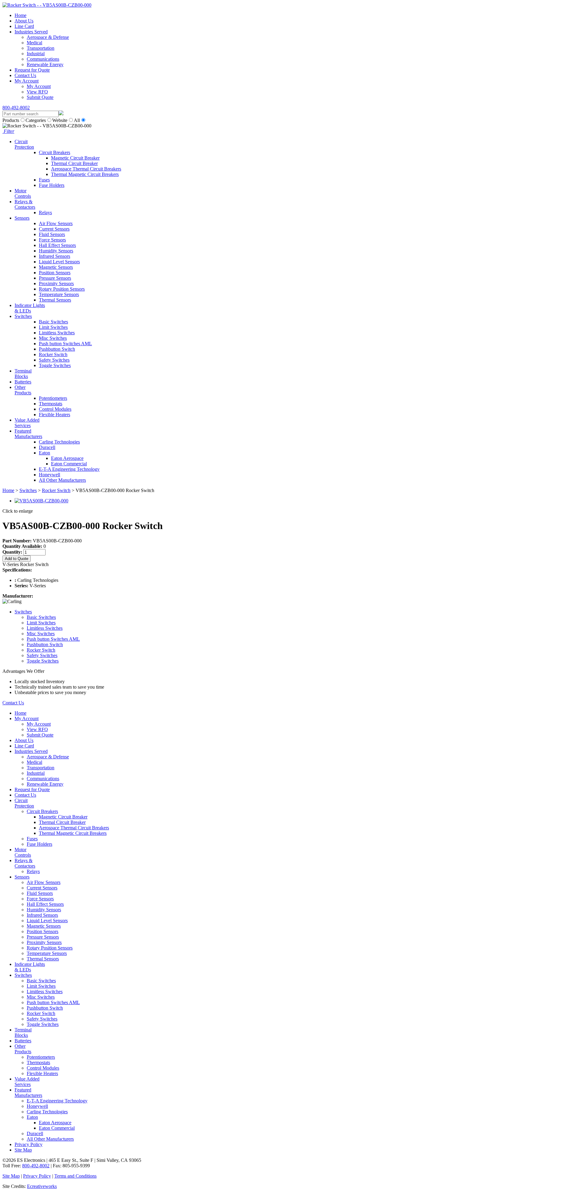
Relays (45, 212)
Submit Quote (40, 97)
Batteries (23, 381)
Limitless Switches (57, 332)
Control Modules (55, 409)
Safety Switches (54, 360)
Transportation (40, 48)
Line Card (24, 26)
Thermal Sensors (55, 299)
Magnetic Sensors (56, 267)
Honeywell (49, 474)
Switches (23, 316)
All (77, 120)
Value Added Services (27, 422)
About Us (24, 20)
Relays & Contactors (25, 204)
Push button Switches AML (65, 343)
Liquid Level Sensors (59, 261)
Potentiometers (53, 398)
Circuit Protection (24, 144)
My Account (27, 80)
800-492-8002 (16, 107)
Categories (36, 120)
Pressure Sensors (55, 278)
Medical (34, 42)
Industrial (36, 53)
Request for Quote (32, 70)
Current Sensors (54, 228)
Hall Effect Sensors (57, 245)
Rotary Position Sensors (62, 289)
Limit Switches (53, 327)
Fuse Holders (51, 185)
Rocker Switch (53, 354)
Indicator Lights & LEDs (30, 308)
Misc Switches (53, 338)
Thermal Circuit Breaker (74, 163)
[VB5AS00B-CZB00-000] (41, 500)
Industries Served (31, 31)
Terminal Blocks (23, 373)
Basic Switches (53, 321)
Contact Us (25, 75)
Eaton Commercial (69, 463)
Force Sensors (52, 239)
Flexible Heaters (54, 414)
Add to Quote (16, 558)
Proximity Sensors (56, 283)
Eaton (44, 452)
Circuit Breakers (54, 152)
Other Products (23, 390)
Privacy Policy (29, 1144)
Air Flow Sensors (56, 223)
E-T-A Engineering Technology (69, 469)
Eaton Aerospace (67, 458)
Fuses (44, 179)
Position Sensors (54, 272)
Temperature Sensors (59, 294)
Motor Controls (23, 193)
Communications (43, 59)
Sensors (22, 218)
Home (20, 15)
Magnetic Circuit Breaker (75, 157)
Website (59, 120)
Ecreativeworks (42, 1186)
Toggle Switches (55, 365)
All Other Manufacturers (62, 480)
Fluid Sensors (52, 234)
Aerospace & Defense (48, 37)
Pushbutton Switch (57, 349)
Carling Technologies (59, 441)
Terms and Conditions (75, 1176)
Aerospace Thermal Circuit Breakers (86, 168)
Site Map (23, 1149)
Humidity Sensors (56, 250)
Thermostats (50, 403)
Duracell (47, 447)
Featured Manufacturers (28, 433)
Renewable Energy (45, 64)
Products (10, 120)
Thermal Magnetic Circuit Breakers (85, 174)
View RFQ (37, 91)
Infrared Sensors (54, 256)
